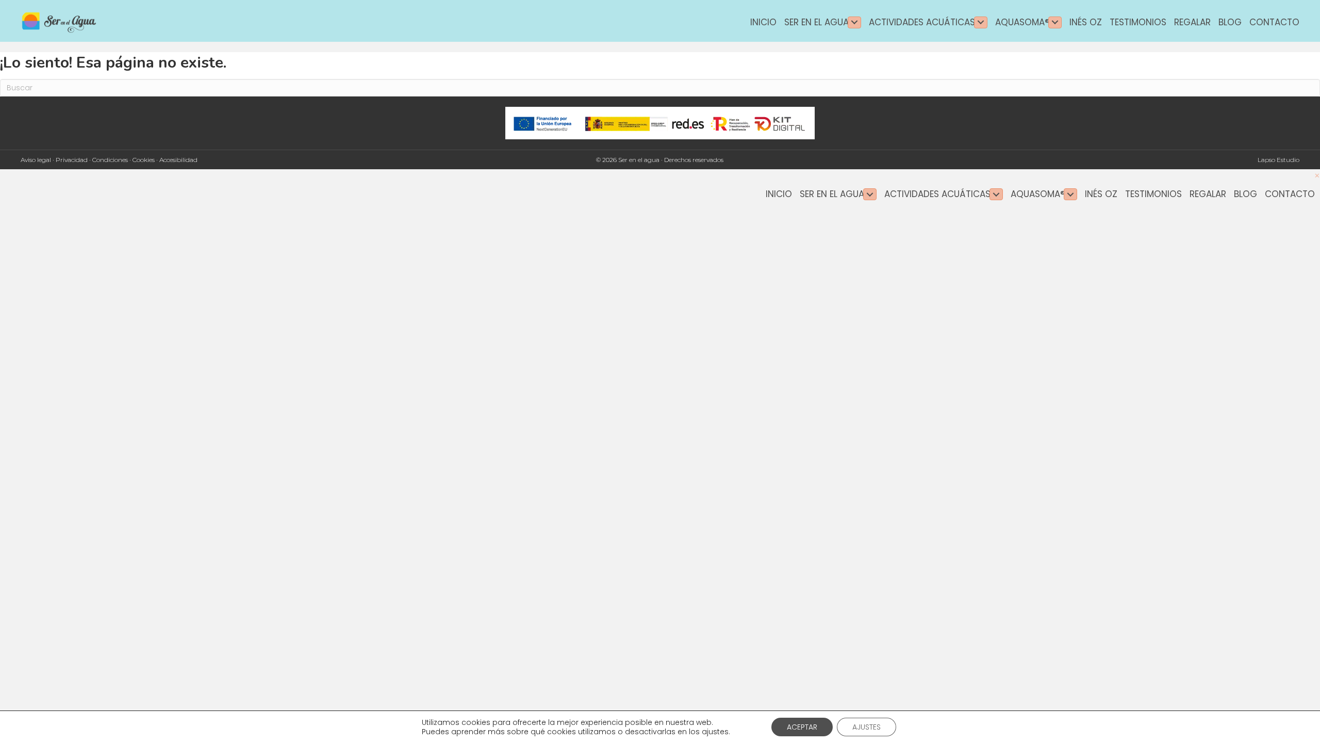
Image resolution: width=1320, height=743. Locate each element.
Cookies (144, 160)
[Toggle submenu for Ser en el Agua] (854, 22)
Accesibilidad (178, 160)
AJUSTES (866, 727)
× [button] (1317, 175)
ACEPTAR (802, 727)
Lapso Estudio (1278, 160)
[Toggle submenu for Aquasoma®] (1055, 22)
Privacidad (72, 160)
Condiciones (110, 160)
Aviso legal (36, 160)
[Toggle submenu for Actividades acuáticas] (980, 22)
